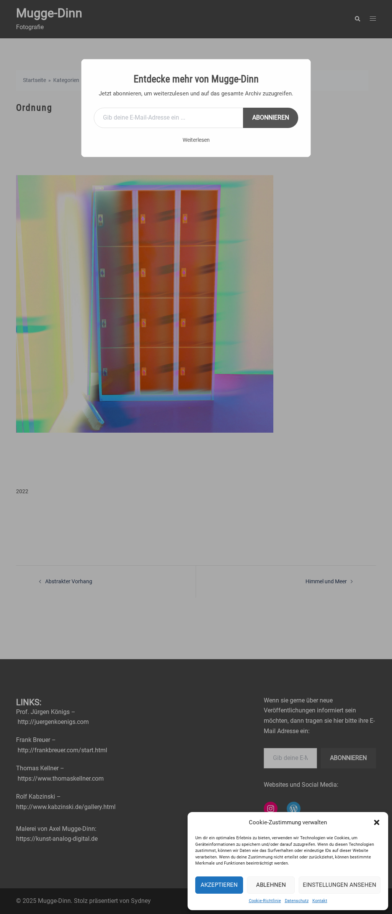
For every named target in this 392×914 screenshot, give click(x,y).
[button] (377, 822)
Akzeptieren (219, 884)
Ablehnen (271, 884)
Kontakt (319, 900)
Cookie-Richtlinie (265, 900)
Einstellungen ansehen (339, 884)
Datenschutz (297, 900)
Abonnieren (270, 117)
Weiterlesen (196, 140)
